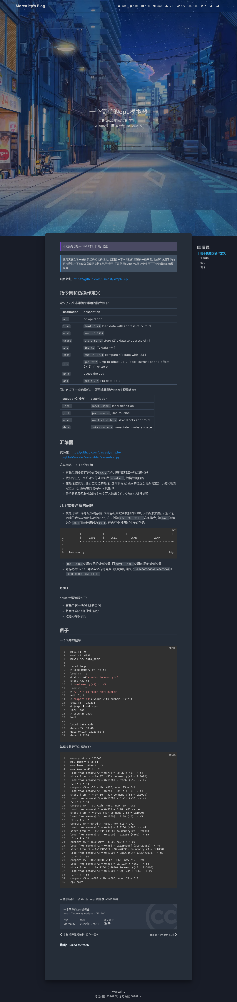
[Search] (211, 5)
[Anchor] (57, 293)
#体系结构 (112, 899)
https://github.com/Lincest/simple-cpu (102, 279)
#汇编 (84, 899)
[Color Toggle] (217, 5)
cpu (202, 262)
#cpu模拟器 (97, 899)
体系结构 (68, 899)
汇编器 (204, 258)
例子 (203, 267)
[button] (203, 5)
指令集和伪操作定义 (213, 253)
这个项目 (145, 263)
